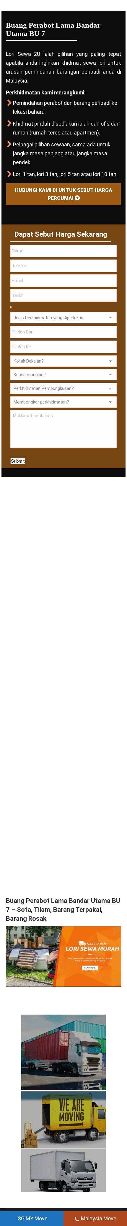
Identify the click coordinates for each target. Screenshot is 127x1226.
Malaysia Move (98, 1218)
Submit (18, 460)
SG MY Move (33, 1218)
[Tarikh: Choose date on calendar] (11, 307)
